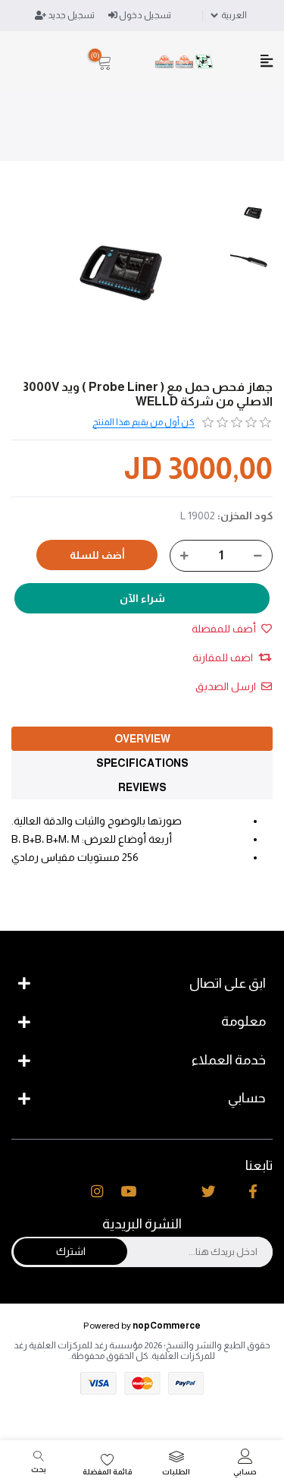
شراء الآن (142, 598)
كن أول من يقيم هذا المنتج (143, 422)
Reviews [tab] (142, 787)
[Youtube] (128, 1192)
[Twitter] (208, 1192)
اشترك (71, 1251)
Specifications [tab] (142, 763)
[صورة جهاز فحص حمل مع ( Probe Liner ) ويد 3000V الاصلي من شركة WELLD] (253, 213)
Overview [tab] (142, 739)
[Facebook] (252, 1192)
